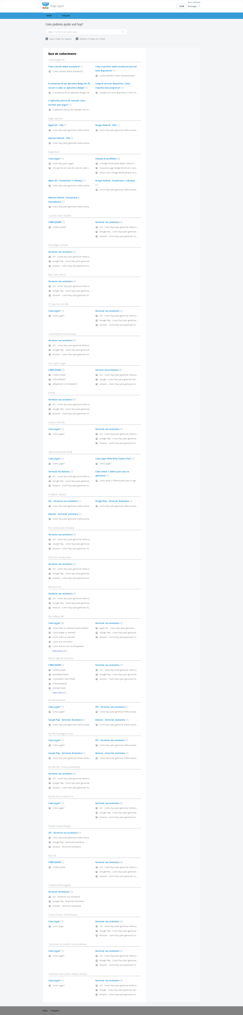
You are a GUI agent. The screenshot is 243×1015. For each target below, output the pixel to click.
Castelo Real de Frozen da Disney (62, 333)
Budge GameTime (55, 118)
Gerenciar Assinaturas (60, 471)
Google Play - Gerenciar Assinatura (113, 501)
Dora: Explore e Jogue (57, 363)
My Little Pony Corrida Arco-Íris (61, 796)
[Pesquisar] (123, 32)
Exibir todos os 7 (60, 692)
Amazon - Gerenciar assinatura (64, 514)
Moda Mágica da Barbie (58, 245)
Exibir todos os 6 (60, 651)
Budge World (53, 152)
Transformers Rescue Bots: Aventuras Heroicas (67, 973)
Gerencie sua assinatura (108, 369)
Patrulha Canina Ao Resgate (59, 826)
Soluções (66, 15)
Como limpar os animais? (64, 632)
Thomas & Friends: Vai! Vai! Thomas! (62, 914)
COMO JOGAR (55, 664)
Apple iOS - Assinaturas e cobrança (66, 180)
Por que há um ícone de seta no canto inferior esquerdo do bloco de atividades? (89, 168)
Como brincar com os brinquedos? (68, 646)
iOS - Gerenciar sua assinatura (64, 501)
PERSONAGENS (60, 683)
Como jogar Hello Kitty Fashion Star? (114, 458)
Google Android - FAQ (107, 125)
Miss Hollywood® (56, 616)
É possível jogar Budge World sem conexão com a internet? (127, 168)
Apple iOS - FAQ (57, 125)
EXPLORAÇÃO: (59, 379)
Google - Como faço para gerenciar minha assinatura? (124, 379)
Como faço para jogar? (63, 163)
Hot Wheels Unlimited (57, 494)
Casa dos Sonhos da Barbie (59, 215)
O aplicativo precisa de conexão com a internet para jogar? (79, 109)
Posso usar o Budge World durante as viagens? (121, 172)
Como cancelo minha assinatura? (65, 66)
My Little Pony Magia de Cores (60, 733)
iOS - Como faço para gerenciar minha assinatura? (122, 227)
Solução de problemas (107, 158)
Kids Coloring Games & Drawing (61, 527)
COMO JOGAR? (56, 222)
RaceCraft (52, 855)
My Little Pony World (56, 700)
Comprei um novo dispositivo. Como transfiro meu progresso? (128, 92)
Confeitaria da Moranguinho (59, 885)
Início (49, 15)
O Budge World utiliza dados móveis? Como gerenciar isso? (127, 163)
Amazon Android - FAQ (60, 138)
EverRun (51, 392)
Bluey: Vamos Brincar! (57, 274)
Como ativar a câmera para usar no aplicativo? (121, 480)
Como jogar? (55, 158)
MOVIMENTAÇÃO (61, 674)
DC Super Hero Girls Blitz (58, 304)
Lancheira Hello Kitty (56, 422)
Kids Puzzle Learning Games (59, 557)
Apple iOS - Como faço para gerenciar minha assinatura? (125, 628)
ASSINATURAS (59, 688)
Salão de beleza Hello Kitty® (60, 452)
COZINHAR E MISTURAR (64, 679)
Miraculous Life (54, 586)
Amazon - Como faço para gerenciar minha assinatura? (125, 236)
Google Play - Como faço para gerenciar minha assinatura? (126, 231)
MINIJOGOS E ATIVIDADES (65, 384)
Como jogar (55, 921)
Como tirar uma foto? (62, 641)
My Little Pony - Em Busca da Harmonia (64, 767)
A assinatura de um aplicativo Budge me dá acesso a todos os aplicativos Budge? (90, 92)
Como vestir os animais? (64, 637)
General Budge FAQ (56, 59)
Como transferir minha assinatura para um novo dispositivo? (127, 75)
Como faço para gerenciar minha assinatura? (73, 130)
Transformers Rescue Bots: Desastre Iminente (67, 944)
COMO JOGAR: (56, 369)
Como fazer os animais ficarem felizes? (70, 628)
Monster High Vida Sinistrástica (61, 658)
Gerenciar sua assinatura (108, 222)
